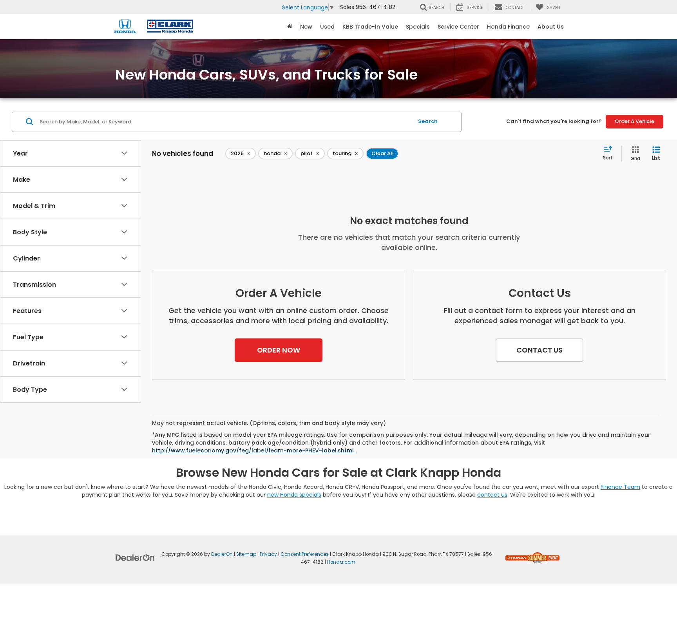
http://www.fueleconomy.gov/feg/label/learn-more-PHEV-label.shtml (253, 450)
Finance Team (620, 487)
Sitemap (246, 554)
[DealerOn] (135, 557)
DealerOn (222, 554)
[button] (278, 350)
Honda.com (341, 562)
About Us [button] (551, 27)
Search (428, 121)
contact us (492, 495)
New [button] (306, 27)
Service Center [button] (458, 27)
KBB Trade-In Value (370, 27)
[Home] (289, 26)
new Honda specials (294, 495)
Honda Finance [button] (508, 27)
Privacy (268, 554)
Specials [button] (418, 27)
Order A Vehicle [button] (634, 121)
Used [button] (327, 27)
